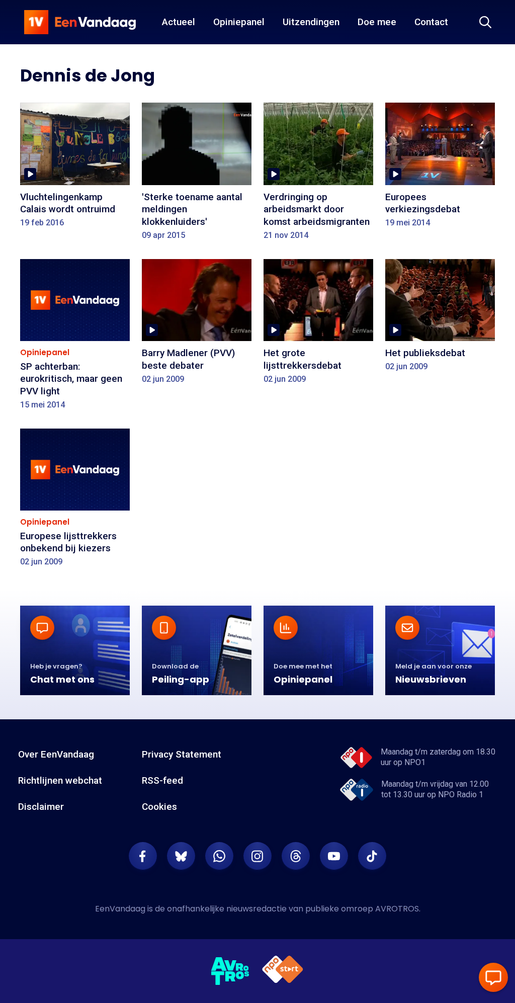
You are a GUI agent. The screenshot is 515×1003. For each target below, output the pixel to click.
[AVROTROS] (230, 971)
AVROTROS (397, 908)
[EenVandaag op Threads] (296, 856)
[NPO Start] (283, 971)
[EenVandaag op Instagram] (257, 856)
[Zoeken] (485, 22)
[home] (80, 22)
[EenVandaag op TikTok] (372, 856)
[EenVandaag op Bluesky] (181, 856)
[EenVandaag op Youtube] (334, 856)
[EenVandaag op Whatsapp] (219, 856)
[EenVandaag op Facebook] (143, 856)
